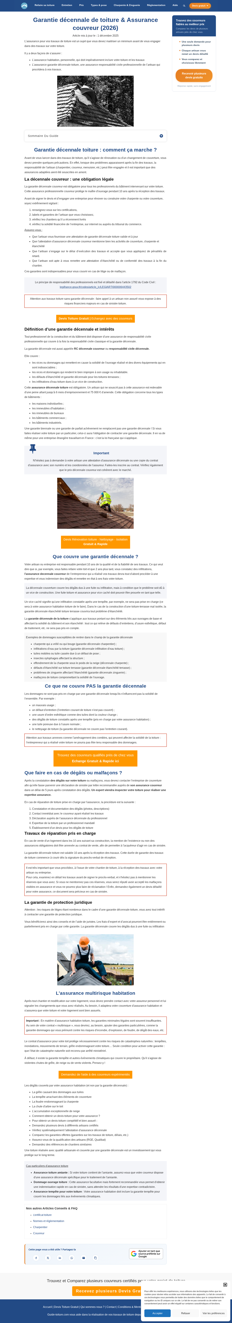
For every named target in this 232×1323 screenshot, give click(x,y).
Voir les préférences (214, 1313)
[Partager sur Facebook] (36, 1258)
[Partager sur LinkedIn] (60, 1258)
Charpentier (40, 1227)
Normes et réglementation (48, 1221)
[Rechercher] (184, 6)
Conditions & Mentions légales (136, 1306)
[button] (225, 1284)
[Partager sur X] (48, 1258)
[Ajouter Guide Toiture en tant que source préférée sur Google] (146, 1253)
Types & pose (99, 5)
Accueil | (48, 1306)
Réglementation (156, 5)
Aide (175, 5)
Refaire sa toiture (45, 5)
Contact (111, 1306)
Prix (81, 5)
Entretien (67, 5)
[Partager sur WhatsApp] (71, 1258)
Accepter (158, 1313)
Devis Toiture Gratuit (66, 1306)
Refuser (185, 1313)
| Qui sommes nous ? (91, 1306)
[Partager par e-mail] (83, 1258)
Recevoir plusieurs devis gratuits (194, 75)
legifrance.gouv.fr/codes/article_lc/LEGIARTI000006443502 (95, 287)
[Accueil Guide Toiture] (24, 6)
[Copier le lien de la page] (95, 1258)
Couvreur (38, 1233)
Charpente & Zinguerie (127, 5)
